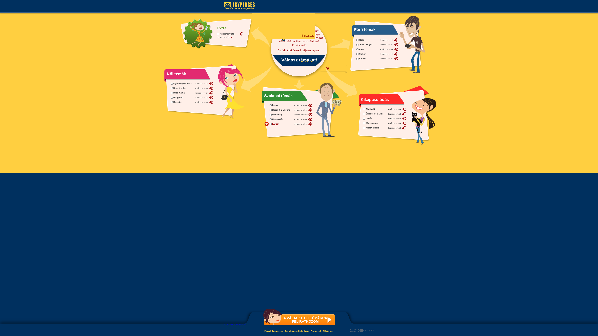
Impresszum (277, 331)
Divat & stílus (179, 88)
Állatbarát (370, 109)
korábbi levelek (387, 40)
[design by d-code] (362, 330)
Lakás (275, 105)
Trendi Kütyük (366, 44)
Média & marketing (281, 110)
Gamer (362, 54)
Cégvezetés (277, 119)
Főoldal (267, 331)
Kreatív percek (372, 128)
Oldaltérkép (328, 331)
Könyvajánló (372, 123)
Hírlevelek (307, 36)
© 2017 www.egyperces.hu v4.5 (235, 324)
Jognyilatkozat (291, 331)
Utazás (369, 118)
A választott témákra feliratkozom (305, 319)
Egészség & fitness (182, 83)
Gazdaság (277, 114)
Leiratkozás (304, 331)
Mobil (362, 40)
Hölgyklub (178, 97)
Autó (361, 49)
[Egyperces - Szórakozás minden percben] (241, 6)
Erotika (362, 58)
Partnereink (316, 331)
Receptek (177, 102)
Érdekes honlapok (374, 114)
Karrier (275, 124)
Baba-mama (179, 93)
